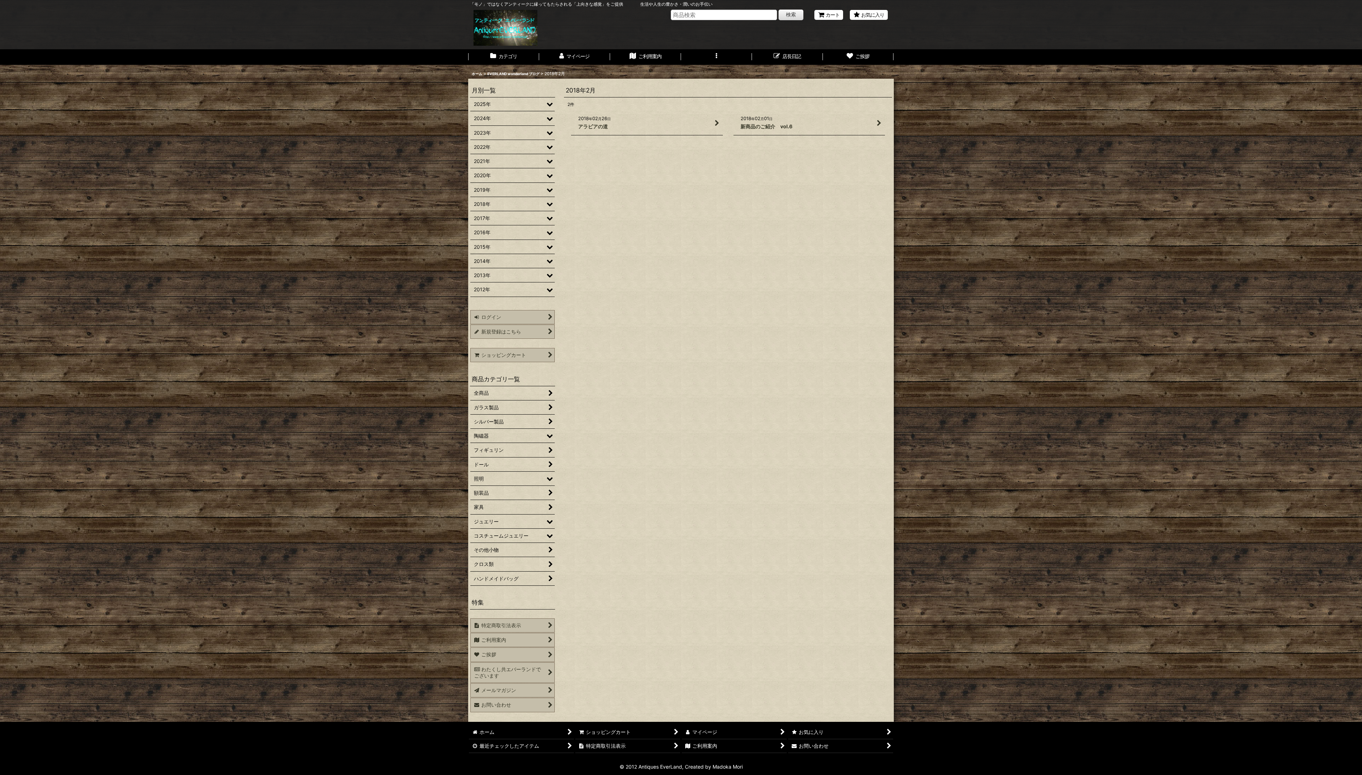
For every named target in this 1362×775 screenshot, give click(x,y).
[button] (716, 57)
